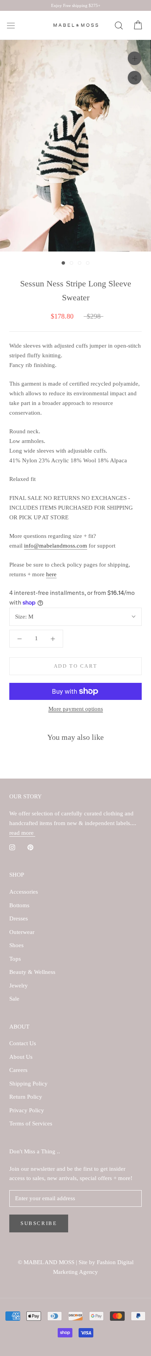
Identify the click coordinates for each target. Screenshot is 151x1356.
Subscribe (39, 1223)
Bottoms (19, 905)
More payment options (75, 709)
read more (22, 833)
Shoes (16, 945)
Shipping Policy (28, 1083)
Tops (15, 959)
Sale (14, 999)
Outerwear (21, 932)
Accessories (23, 892)
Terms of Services (30, 1123)
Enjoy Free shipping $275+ (75, 5)
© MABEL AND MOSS (47, 1262)
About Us (21, 1057)
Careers (18, 1070)
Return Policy (25, 1097)
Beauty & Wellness (32, 972)
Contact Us (22, 1043)
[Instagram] (12, 847)
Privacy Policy (26, 1110)
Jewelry (18, 985)
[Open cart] (138, 25)
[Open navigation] (11, 25)
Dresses (18, 918)
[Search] (118, 25)
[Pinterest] (30, 847)
